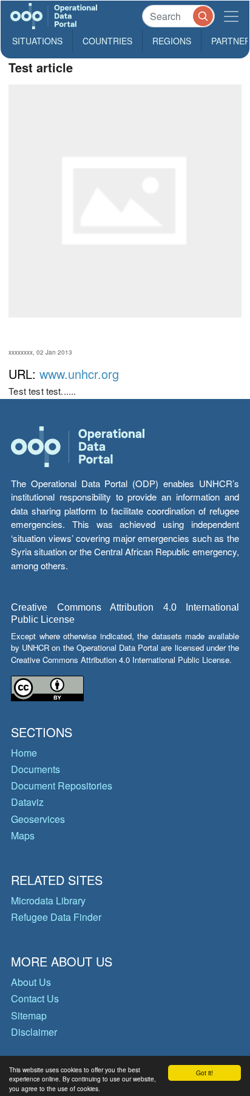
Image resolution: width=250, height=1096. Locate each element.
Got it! (204, 1072)
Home (24, 753)
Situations (37, 41)
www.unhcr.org (79, 374)
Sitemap (29, 1015)
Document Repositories (61, 786)
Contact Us (35, 998)
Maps (23, 835)
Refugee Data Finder (56, 917)
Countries (107, 41)
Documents (35, 769)
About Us (31, 982)
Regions (171, 41)
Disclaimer (34, 1032)
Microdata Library (48, 900)
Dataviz (27, 802)
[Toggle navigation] (231, 16)
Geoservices (38, 819)
